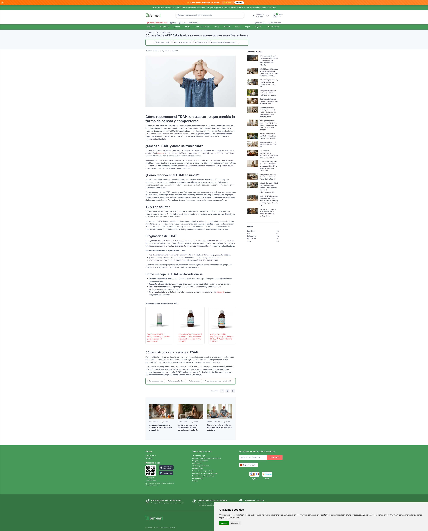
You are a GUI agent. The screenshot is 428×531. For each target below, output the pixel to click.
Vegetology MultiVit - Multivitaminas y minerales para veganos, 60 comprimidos (158, 337)
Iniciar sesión (275, 457)
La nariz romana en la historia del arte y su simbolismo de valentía (188, 427)
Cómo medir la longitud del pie (202, 471)
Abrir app (239, 2)
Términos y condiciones (200, 466)
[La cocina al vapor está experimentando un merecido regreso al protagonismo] (252, 212)
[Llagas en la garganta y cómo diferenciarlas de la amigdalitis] (161, 411)
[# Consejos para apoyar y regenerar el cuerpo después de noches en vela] (252, 83)
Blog (174, 23)
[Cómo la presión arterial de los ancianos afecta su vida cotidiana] (219, 411)
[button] (166, 467)
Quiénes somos (150, 456)
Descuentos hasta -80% (158, 23)
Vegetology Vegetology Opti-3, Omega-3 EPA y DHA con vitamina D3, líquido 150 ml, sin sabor (191, 337)
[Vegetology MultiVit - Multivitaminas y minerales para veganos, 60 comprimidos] (159, 319)
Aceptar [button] (224, 523)
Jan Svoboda (153, 422)
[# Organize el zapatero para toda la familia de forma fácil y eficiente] (252, 176)
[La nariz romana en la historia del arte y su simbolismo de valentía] (190, 411)
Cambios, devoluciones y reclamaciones (206, 458)
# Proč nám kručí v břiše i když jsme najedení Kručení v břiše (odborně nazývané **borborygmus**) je (269, 187)
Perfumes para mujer (162, 42)
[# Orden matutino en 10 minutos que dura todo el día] (252, 144)
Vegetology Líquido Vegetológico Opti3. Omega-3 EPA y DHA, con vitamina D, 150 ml (221, 337)
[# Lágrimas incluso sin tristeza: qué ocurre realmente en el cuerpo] (252, 92)
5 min (167, 51)
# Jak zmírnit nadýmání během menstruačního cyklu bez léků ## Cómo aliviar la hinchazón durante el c (268, 166)
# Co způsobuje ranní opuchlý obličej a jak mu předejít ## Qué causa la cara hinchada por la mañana (268, 125)
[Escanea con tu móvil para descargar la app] (151, 470)
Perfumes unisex (201, 42)
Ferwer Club (260, 23)
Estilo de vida (166, 32)
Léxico (183, 23)
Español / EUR (249, 465)
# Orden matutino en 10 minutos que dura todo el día (268, 144)
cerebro (160, 153)
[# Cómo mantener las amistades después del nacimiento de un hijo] (252, 136)
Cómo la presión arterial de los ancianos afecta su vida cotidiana (219, 427)
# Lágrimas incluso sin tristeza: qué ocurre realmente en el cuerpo (268, 93)
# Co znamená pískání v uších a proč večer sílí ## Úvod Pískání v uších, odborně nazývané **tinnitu (269, 60)
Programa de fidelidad (200, 461)
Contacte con (276, 23)
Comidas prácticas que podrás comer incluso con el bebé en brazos (269, 101)
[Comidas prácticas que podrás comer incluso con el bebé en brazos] (252, 101)
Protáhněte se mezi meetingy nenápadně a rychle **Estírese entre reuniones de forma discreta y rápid (268, 112)
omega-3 (220, 292)
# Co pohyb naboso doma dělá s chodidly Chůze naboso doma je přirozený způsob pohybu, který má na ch (269, 200)
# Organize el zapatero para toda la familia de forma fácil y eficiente (268, 177)
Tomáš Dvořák (183, 422)
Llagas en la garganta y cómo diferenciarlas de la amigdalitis (160, 427)
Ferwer (150, 32)
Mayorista (194, 23)
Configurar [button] (235, 523)
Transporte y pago (198, 456)
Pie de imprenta (197, 478)
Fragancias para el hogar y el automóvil (224, 42)
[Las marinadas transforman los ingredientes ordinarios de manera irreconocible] (252, 154)
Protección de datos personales (203, 476)
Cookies (195, 481)
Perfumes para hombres (182, 42)
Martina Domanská (152, 51)
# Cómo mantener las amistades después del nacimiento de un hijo (268, 136)
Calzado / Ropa (272, 27)
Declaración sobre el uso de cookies (205, 473)
